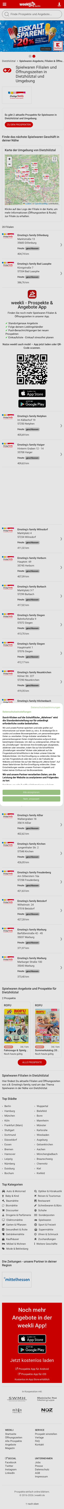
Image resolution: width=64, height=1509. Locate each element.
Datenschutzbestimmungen (45, 707)
